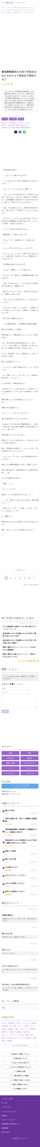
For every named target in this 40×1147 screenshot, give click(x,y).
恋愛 (29, 753)
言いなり (24, 1029)
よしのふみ (5, 84)
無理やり (5, 1032)
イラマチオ (19, 1038)
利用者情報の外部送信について (11, 1124)
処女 (17, 1029)
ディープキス (26, 123)
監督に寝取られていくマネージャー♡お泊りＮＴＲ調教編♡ (19, 648)
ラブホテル (14, 1035)
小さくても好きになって (10, 966)
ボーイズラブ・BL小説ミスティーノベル (20, 786)
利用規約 (4, 1115)
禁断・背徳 (10, 763)
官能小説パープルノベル (15, 2)
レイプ (33, 1026)
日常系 (9, 12)
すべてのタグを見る (20, 1045)
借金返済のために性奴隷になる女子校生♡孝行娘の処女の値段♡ (19, 641)
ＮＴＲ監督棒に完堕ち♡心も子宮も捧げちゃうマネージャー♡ (19, 627)
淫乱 (35, 1038)
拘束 (3, 1038)
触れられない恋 (7, 933)
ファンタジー (11, 773)
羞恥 (12, 1032)
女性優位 (5, 1026)
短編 (10, 753)
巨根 (22, 125)
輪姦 (23, 128)
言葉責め (19, 1032)
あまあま (10, 758)
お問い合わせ (6, 1132)
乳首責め (12, 1023)
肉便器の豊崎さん (8, 915)
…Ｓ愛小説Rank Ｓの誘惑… (21, 1075)
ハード (9, 7)
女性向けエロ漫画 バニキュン (21, 1054)
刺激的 (29, 758)
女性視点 (11, 1038)
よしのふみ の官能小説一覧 (28, 661)
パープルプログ (6, 1107)
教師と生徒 (6, 128)
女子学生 (9, 10)
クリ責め (14, 1026)
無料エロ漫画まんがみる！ (21, 1084)
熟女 (3, 1041)
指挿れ (34, 1023)
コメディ (29, 768)
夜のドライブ (6, 949)
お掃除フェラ (15, 123)
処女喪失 (12, 125)
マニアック (29, 773)
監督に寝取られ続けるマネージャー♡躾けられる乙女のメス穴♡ (19, 655)
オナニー (5, 1035)
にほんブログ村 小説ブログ (21, 1063)
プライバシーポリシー (8, 1120)
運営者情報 (5, 1128)
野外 (28, 128)
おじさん (5, 123)
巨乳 (18, 1023)
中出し (4, 125)
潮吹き (4, 1029)
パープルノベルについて (9, 1111)
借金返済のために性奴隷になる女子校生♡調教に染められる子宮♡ (19, 634)
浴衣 (13, 128)
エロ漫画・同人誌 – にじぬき (21, 1080)
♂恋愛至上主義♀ (21, 1071)
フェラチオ (26, 1023)
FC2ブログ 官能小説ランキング (21, 1067)
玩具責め (28, 1038)
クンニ (21, 1026)
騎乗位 (11, 1029)
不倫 (21, 1035)
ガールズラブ (30, 763)
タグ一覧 (4, 1103)
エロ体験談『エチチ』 (21, 1088)
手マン (27, 125)
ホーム (3, 7)
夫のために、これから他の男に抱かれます (16, 984)
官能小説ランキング (21, 1058)
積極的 (10, 1041)
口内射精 (32, 1029)
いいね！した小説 (7, 1098)
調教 (27, 1026)
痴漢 (18, 128)
